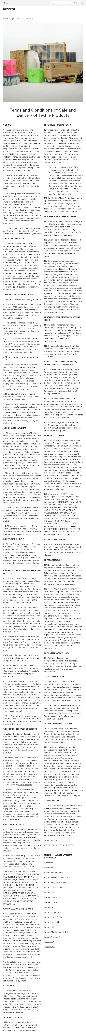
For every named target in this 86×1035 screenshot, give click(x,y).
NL (63, 845)
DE (45, 845)
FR (59, 845)
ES (52, 845)
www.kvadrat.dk (19, 695)
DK (49, 845)
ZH (72, 845)
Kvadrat (6, 19)
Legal (12, 19)
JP (69, 845)
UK (56, 845)
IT (66, 845)
